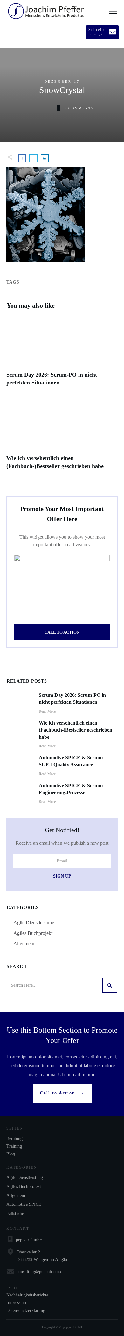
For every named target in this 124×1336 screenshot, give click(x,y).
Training (14, 1146)
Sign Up (62, 876)
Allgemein (23, 943)
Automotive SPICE (23, 1204)
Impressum (16, 1302)
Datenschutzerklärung (25, 1310)
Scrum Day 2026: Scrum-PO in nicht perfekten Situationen (62, 354)
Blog (10, 1154)
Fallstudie (15, 1213)
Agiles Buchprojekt (32, 933)
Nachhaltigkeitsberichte (27, 1295)
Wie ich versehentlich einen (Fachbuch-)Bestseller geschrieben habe (62, 438)
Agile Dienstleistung (33, 922)
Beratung (14, 1138)
